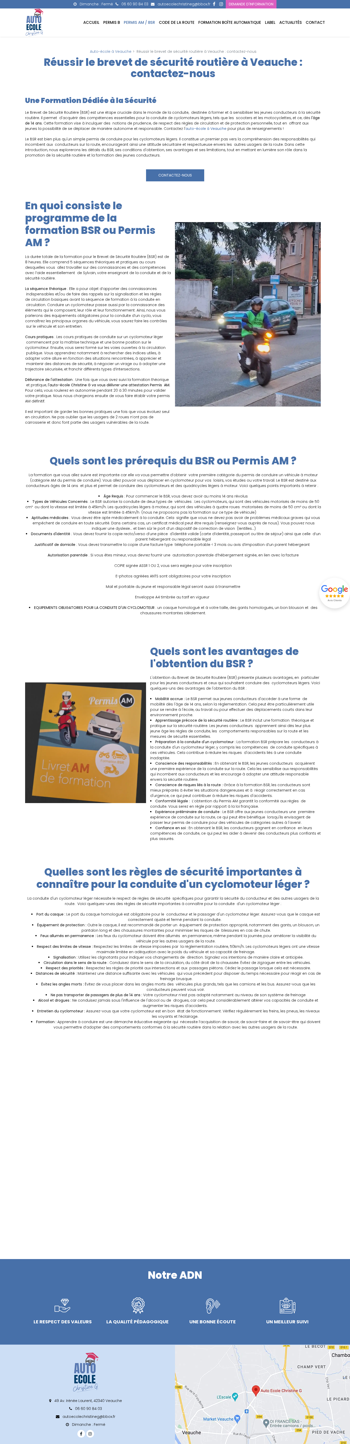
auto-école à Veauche (206, 128)
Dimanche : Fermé (96, 4)
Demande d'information (251, 4)
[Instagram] (221, 4)
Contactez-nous (175, 175)
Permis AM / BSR (139, 22)
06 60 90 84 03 (88, 1408)
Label (270, 22)
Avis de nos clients (334, 593)
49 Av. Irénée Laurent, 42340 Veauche (87, 1400)
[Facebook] (214, 4)
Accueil (91, 22)
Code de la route (176, 22)
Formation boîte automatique (229, 22)
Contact (315, 22)
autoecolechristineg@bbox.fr (183, 4)
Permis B (111, 22)
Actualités (290, 22)
